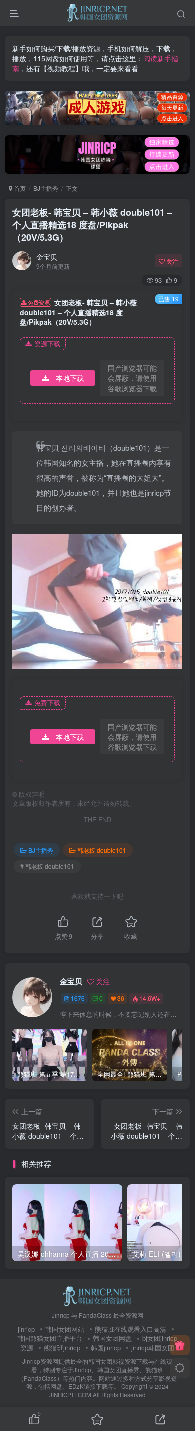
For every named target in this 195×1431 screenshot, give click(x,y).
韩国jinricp (106, 1347)
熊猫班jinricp (62, 1347)
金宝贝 (47, 257)
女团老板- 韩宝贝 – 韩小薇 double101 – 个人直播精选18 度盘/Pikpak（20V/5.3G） (92, 225)
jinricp (26, 1329)
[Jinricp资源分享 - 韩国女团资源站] (98, 1295)
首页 (19, 188)
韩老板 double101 (102, 850)
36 (121, 998)
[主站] (180, 1345)
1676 (78, 998)
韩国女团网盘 (112, 1338)
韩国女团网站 (65, 1329)
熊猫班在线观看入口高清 (130, 1329)
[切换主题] (180, 1368)
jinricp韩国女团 (153, 1347)
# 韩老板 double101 (47, 866)
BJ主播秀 (46, 188)
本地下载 (70, 378)
